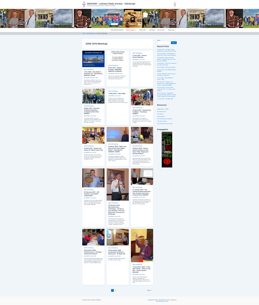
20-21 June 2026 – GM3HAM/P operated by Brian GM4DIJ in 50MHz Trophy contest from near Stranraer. (166, 94)
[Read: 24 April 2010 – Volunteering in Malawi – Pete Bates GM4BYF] (142, 97)
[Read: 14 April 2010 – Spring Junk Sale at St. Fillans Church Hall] (93, 135)
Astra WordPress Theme (162, 301)
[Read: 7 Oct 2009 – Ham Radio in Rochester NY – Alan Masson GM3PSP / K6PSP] (93, 58)
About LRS (142, 30)
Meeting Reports (131, 30)
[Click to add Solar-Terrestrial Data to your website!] (167, 149)
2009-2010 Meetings (89, 69)
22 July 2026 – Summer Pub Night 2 (166, 67)
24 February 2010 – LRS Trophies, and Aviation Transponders (91, 193)
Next (149, 290)
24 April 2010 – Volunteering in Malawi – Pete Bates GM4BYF (142, 111)
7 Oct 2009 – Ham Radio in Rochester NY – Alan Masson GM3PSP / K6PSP (93, 73)
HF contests (160, 114)
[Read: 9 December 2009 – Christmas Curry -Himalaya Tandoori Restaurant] (93, 237)
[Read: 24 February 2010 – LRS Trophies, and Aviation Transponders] (93, 177)
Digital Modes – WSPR (162, 109)
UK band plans (161, 116)
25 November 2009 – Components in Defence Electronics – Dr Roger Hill (116, 252)
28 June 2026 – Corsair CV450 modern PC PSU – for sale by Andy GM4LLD (166, 89)
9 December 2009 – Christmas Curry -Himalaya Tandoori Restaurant (93, 252)
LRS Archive (160, 30)
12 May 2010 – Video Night (116, 93)
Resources (171, 30)
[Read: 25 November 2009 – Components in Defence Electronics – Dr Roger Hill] (118, 237)
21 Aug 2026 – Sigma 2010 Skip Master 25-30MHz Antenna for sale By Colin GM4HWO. (166, 59)
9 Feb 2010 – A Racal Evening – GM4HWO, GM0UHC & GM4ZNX (115, 69)
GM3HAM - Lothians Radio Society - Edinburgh (111, 3)
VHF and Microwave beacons (164, 118)
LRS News (152, 30)
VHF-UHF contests (162, 121)
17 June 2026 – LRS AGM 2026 (165, 98)
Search (158, 40)
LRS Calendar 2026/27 (117, 30)
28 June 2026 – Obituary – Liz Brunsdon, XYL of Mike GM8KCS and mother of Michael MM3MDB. (166, 83)
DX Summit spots (161, 111)
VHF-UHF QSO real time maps (165, 123)
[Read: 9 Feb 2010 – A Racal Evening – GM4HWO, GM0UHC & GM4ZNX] (118, 56)
